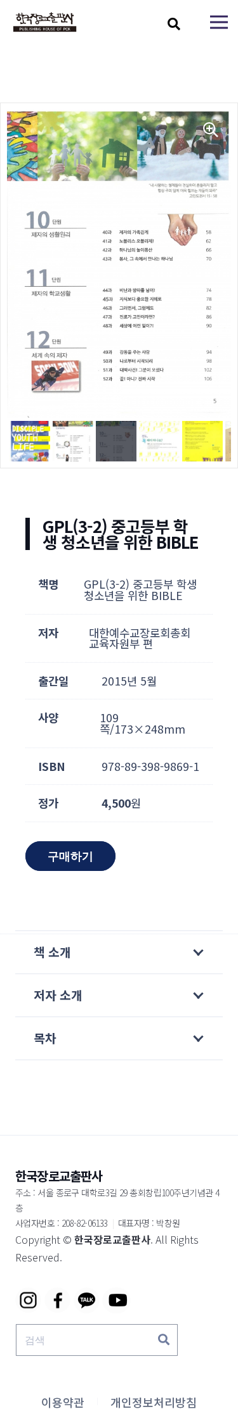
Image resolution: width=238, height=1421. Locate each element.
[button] (174, 24)
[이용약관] (62, 1402)
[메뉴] (219, 22)
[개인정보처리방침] (153, 1402)
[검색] (163, 1340)
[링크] (44, 22)
